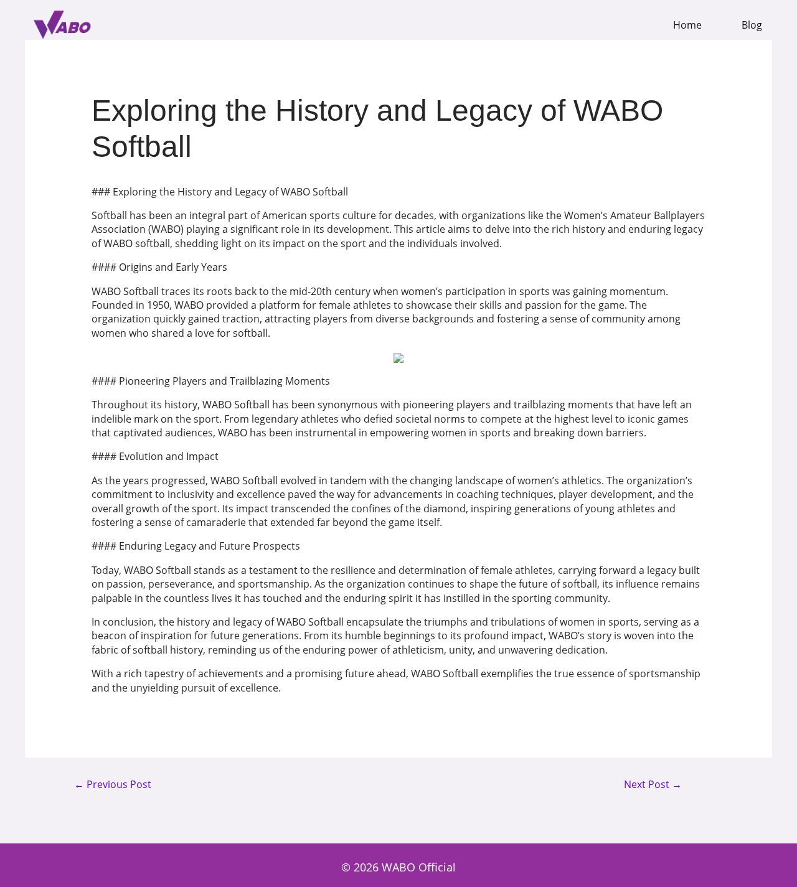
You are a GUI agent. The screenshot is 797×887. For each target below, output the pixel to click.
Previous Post (112, 785)
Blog (752, 25)
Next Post (653, 785)
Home (687, 25)
